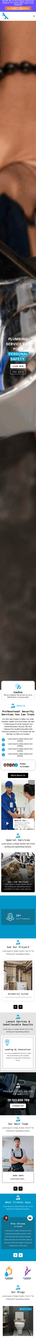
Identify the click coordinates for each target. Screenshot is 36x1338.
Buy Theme (11, 8)
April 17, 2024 (26, 1309)
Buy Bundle (24, 8)
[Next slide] (21, 1255)
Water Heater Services (18, 882)
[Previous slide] (15, 1255)
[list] (18, 690)
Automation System (18, 994)
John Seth (18, 1175)
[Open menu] (23, 16)
